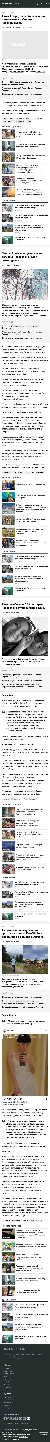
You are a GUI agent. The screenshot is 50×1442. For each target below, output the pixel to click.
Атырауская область (25, 118)
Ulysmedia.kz (17, 72)
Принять (43, 1434)
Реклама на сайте (9, 1402)
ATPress (40, 72)
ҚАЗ (42, 4)
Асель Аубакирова (13, 265)
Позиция (6, 1382)
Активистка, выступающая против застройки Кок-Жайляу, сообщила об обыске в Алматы (29, 227)
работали (42, 760)
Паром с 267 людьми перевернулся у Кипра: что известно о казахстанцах (23, 83)
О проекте (7, 1397)
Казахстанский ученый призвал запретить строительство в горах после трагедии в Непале (23, 685)
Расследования (9, 1374)
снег (20, 472)
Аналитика (7, 1379)
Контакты (7, 1405)
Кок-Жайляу (37, 1221)
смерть (6, 799)
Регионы (6, 1384)
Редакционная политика (12, 1408)
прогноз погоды (9, 472)
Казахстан (40, 118)
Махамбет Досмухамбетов (13, 121)
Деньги (5, 1376)
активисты (17, 1221)
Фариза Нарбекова (13, 28)
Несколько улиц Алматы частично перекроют (22, 94)
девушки (33, 799)
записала (6, 1165)
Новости (6, 1368)
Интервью (7, 1387)
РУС (47, 4)
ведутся (37, 1198)
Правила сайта (8, 1400)
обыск (26, 1221)
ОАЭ (25, 799)
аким (29, 121)
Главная (4, 12)
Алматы (6, 1221)
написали (20, 1137)
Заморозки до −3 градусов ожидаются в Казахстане (30, 238)
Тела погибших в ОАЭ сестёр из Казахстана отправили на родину (31, 216)
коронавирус (8, 118)
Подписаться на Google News (17, 1423)
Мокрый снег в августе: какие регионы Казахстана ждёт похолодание (29, 206)
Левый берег (8, 1371)
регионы (40, 472)
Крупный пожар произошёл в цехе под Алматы (22, 1007)
